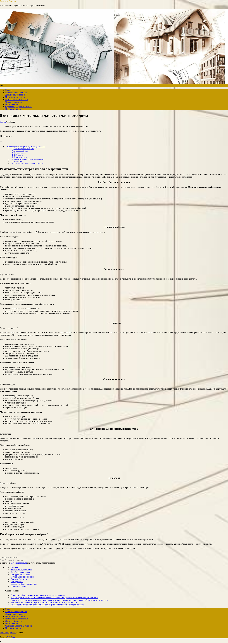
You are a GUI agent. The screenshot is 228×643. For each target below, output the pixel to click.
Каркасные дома (20, 153)
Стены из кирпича (20, 157)
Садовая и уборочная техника (18, 107)
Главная (8, 90)
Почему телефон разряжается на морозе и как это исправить (38, 595)
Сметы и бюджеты (13, 102)
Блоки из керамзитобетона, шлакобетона (29, 159)
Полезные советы (13, 109)
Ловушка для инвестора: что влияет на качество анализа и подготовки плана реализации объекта (54, 597)
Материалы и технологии (16, 99)
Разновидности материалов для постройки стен (26, 146)
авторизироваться (19, 563)
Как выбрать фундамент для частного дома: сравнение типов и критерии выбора (47, 605)
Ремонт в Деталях (8, 1)
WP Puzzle (11, 637)
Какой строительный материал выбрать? (29, 163)
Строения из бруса (21, 151)
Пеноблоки (18, 161)
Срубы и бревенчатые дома (24, 149)
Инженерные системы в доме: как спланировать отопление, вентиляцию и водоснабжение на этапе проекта (59, 600)
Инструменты (11, 104)
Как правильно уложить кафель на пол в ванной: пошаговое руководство (44, 602)
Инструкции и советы (15, 97)
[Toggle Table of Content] (2, 142)
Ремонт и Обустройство (16, 92)
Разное (3, 122)
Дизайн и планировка (15, 95)
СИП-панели (18, 155)
